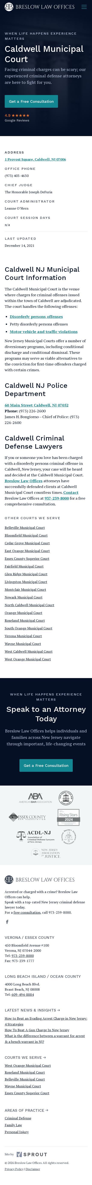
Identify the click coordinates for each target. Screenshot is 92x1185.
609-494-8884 (23, 994)
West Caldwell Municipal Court (29, 651)
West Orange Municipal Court (28, 659)
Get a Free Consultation (31, 101)
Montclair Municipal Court (25, 589)
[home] (40, 7)
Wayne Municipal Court (23, 643)
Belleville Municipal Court (25, 527)
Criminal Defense (18, 1118)
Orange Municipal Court (23, 612)
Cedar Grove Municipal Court (27, 543)
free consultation (26, 912)
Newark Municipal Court (24, 597)
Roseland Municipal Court (25, 620)
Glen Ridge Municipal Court (26, 574)
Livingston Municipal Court (26, 581)
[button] (83, 7)
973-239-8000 (23, 955)
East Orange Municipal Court (27, 550)
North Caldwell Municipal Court (29, 605)
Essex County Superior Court (27, 558)
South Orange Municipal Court (28, 628)
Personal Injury (17, 1132)
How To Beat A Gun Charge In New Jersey (37, 1030)
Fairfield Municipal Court (24, 566)
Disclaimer (33, 1169)
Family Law (13, 1125)
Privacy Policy (14, 1169)
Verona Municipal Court (23, 636)
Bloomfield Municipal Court (26, 535)
